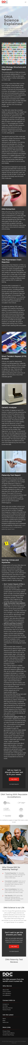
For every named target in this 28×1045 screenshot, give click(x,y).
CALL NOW (14, 779)
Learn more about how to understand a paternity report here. (13, 527)
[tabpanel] (14, 112)
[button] (25, 2)
